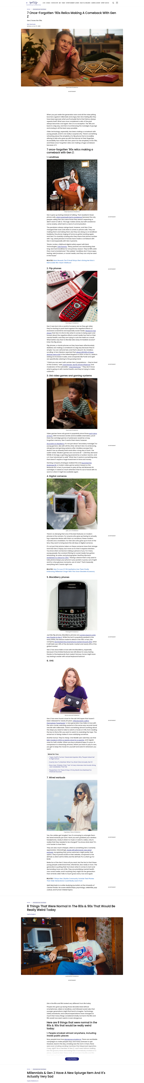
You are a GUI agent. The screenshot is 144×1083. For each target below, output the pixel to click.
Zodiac (48, 3)
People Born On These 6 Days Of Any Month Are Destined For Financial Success (70, 770)
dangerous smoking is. (72, 1039)
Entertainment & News (72, 3)
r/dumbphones (75, 367)
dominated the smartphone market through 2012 (73, 642)
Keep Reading (72, 1059)
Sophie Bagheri (31, 914)
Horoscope (54, 3)
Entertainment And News (39, 9)
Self (60, 3)
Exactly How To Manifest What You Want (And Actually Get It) (71, 762)
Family (63, 3)
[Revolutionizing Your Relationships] (34, 2)
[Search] (113, 2)
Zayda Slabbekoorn (32, 1081)
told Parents (62, 247)
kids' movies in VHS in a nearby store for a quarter (65, 740)
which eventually (62, 217)
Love (44, 3)
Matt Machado (31, 24)
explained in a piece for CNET (58, 558)
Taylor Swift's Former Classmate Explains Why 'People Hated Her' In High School (72, 758)
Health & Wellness (85, 3)
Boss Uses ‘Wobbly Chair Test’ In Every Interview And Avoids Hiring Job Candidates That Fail (72, 766)
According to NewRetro (55, 444)
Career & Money (95, 3)
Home (28, 9)
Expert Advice (105, 3)
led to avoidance (75, 217)
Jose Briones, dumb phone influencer (76, 365)
